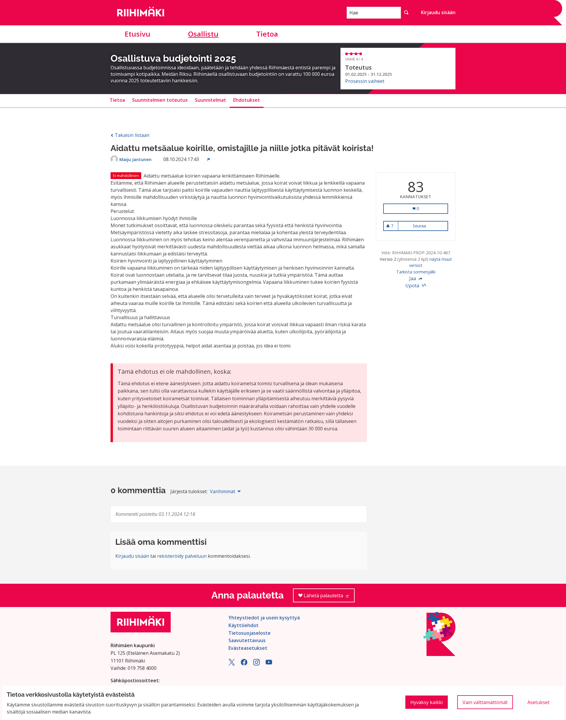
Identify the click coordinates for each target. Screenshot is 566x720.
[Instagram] (256, 663)
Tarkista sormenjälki (415, 272)
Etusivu (137, 34)
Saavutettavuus (247, 640)
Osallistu (203, 34)
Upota (412, 285)
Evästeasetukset (247, 648)
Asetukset (538, 702)
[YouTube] (269, 663)
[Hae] (406, 13)
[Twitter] (231, 663)
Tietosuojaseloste (249, 633)
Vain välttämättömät (485, 702)
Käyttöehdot (243, 625)
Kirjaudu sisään (438, 12)
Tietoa (267, 34)
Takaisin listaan (131, 135)
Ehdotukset (246, 100)
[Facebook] (244, 663)
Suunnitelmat (210, 100)
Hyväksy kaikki (426, 702)
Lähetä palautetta (328, 597)
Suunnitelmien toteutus (160, 100)
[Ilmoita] (208, 159)
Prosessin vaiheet (364, 81)
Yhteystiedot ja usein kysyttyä (264, 617)
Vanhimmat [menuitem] (222, 491)
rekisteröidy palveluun (182, 556)
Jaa (413, 278)
